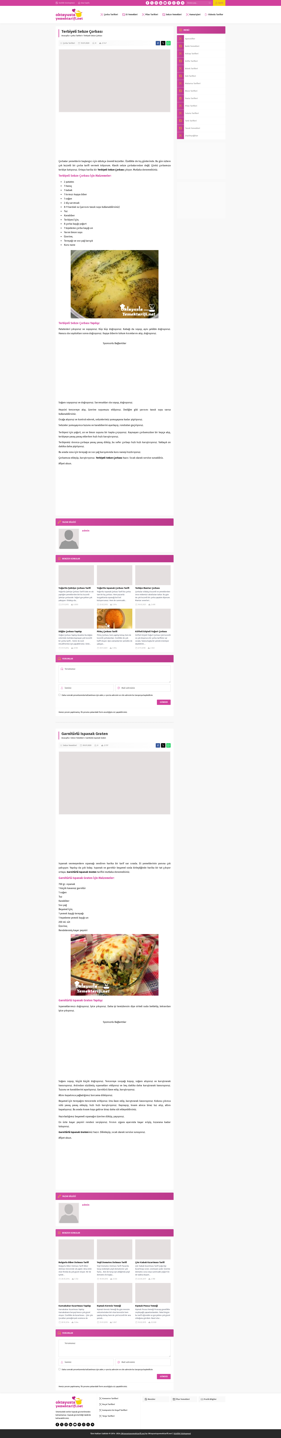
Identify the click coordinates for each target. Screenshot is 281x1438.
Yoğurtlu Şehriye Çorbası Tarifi (75, 588)
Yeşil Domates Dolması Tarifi (112, 1262)
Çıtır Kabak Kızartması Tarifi (150, 1262)
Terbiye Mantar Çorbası (147, 588)
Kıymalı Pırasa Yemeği (146, 1305)
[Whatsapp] (174, 3)
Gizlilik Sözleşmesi (182, 1433)
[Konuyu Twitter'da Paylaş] (163, 43)
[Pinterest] (169, 3)
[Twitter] (152, 3)
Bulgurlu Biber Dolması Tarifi (74, 1262)
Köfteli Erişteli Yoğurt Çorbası (151, 631)
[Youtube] (165, 3)
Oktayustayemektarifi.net (132, 1433)
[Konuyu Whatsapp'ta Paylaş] (168, 43)
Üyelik (220, 3)
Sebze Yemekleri (77, 738)
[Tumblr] (178, 3)
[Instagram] (156, 3)
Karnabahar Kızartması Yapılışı (75, 1305)
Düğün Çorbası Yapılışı (70, 631)
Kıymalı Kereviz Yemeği (109, 1305)
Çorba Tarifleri (76, 36)
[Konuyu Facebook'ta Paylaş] (158, 43)
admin (85, 530)
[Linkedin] (160, 3)
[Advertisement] (115, 135)
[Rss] (182, 3)
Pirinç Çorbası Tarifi (107, 631)
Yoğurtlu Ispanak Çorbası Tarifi (113, 588)
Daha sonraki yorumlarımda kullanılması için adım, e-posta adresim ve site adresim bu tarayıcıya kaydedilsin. (107, 695)
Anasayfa (65, 36)
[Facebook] (147, 3)
